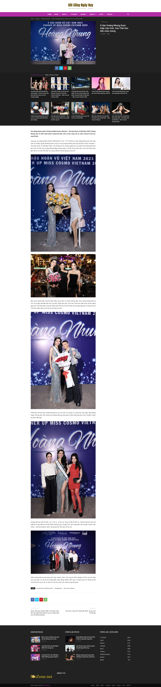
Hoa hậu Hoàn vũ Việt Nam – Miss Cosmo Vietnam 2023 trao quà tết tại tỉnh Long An (60, 117)
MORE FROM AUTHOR (51, 75)
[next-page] (129, 75)
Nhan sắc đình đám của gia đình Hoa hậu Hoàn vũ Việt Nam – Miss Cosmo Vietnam (101, 117)
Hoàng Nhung (58, 588)
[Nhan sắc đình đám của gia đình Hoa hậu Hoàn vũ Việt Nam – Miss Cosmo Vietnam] (101, 108)
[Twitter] (61, 68)
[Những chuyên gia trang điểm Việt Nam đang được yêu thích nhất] (70, 657)
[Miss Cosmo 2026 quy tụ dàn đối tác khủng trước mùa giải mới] (35, 639)
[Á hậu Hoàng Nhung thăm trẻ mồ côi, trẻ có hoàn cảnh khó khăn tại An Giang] (40, 108)
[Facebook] (57, 68)
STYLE (101, 14)
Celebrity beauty (45, 19)
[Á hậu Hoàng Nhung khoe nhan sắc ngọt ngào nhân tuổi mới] (121, 83)
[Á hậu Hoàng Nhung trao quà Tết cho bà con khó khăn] (80, 108)
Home (49, 14)
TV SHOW (73, 14)
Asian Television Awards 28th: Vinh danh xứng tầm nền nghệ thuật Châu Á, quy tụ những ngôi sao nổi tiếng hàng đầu (45, 613)
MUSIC (64, 14)
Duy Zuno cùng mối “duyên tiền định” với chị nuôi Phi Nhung (81, 612)
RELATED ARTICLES (37, 75)
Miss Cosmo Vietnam (69, 588)
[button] (128, 14)
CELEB (56, 14)
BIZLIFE (109, 14)
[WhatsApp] (69, 68)
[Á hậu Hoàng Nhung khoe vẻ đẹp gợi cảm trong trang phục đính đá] (101, 83)
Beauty (92, 14)
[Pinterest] (65, 68)
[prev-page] (126, 75)
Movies (83, 14)
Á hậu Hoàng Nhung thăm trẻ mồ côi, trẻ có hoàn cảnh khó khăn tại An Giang (39, 117)
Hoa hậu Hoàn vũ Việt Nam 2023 (44, 588)
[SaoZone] (80, 6)
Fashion (94, 89)
